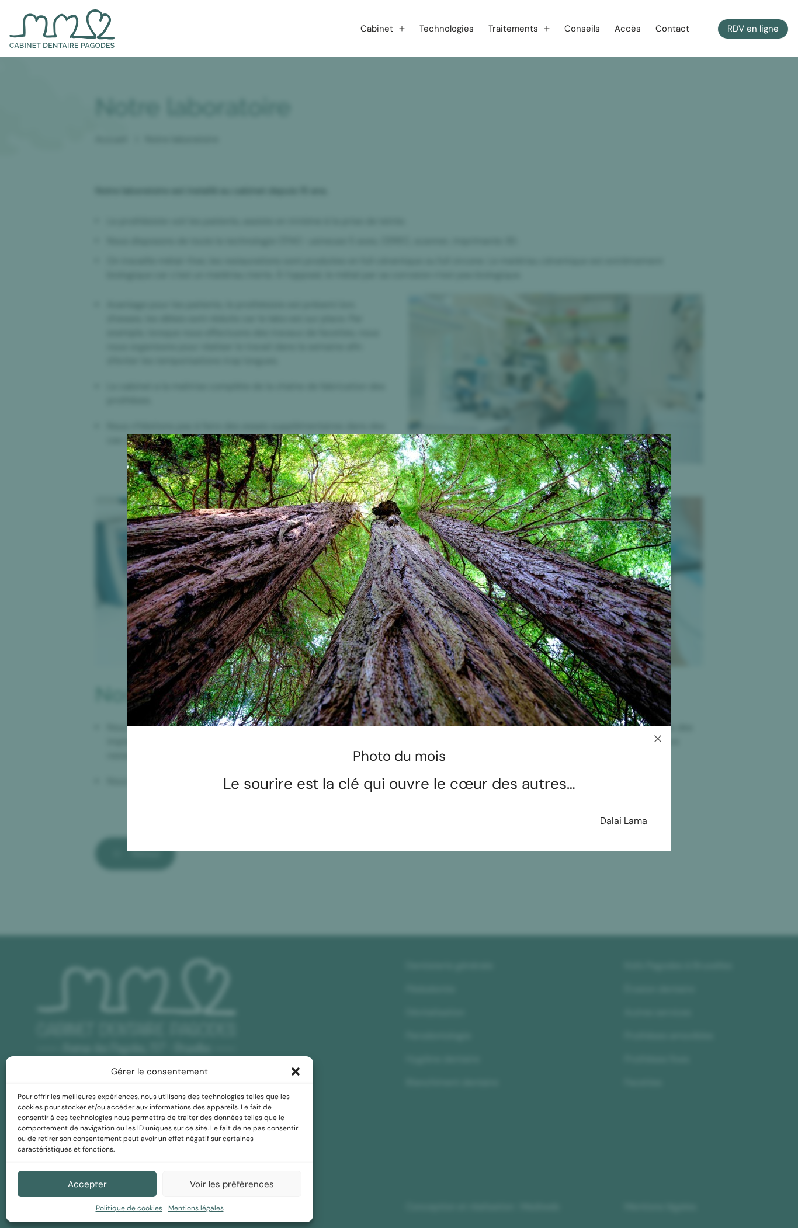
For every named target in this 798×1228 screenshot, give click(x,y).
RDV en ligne (753, 28)
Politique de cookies (129, 1208)
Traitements (513, 28)
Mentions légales (196, 1208)
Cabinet (376, 28)
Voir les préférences (232, 1184)
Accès (628, 28)
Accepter (87, 1184)
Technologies (446, 28)
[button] (295, 1071)
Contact (672, 28)
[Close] (658, 739)
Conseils (582, 28)
